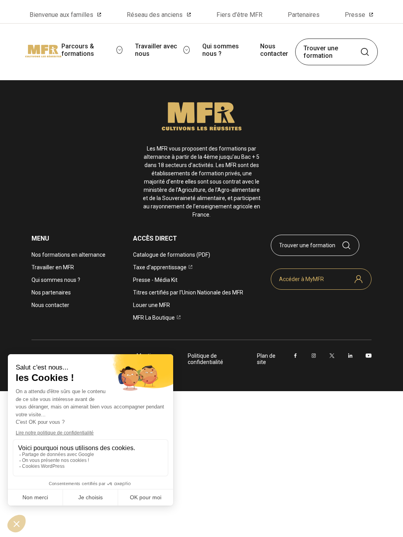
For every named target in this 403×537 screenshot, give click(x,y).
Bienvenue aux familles (61, 14)
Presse (355, 14)
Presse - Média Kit (155, 280)
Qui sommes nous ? (220, 49)
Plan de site (266, 359)
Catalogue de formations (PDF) (171, 255)
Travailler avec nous (156, 49)
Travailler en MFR (52, 267)
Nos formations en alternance (68, 255)
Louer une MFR (151, 305)
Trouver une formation (320, 51)
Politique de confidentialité (205, 359)
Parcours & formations (77, 49)
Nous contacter (274, 49)
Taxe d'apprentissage (160, 267)
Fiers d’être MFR (239, 14)
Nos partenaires (51, 292)
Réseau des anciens (155, 14)
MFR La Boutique (154, 317)
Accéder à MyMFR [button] (301, 279)
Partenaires (304, 14)
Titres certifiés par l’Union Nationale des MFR (188, 292)
